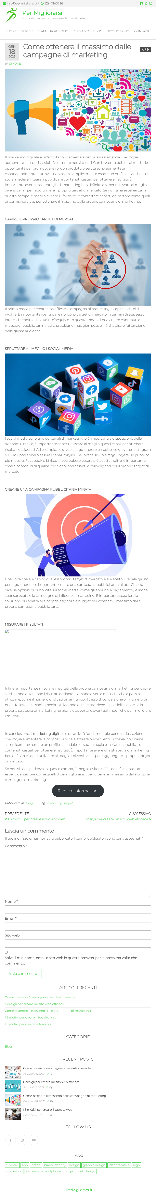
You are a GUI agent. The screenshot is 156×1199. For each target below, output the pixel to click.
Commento (16, 846)
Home (12, 31)
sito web (32, 1171)
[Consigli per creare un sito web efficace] (13, 1086)
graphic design (94, 1165)
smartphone (51, 1171)
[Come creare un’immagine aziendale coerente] (13, 1072)
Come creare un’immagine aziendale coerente (40, 997)
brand (35, 1165)
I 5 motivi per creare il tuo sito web (30, 1017)
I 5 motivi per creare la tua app (28, 1024)
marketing (54, 803)
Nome (11, 902)
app (25, 1165)
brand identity (54, 1165)
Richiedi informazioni (78, 790)
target (68, 803)
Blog (97, 31)
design (74, 1165)
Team (41, 31)
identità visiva (119, 1165)
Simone (15, 63)
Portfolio (59, 31)
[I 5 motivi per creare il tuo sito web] (13, 1114)
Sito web (12, 935)
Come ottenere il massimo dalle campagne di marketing (48, 1011)
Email (10, 918)
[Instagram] (22, 1140)
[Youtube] (34, 1140)
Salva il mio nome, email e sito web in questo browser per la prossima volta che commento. (71, 960)
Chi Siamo (81, 31)
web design (86, 1171)
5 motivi (12, 1165)
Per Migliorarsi (42, 12)
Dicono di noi (118, 31)
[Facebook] (10, 1140)
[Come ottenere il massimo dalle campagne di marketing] (13, 1100)
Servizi (27, 31)
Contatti (141, 31)
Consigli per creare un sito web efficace (34, 1004)
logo (136, 1165)
